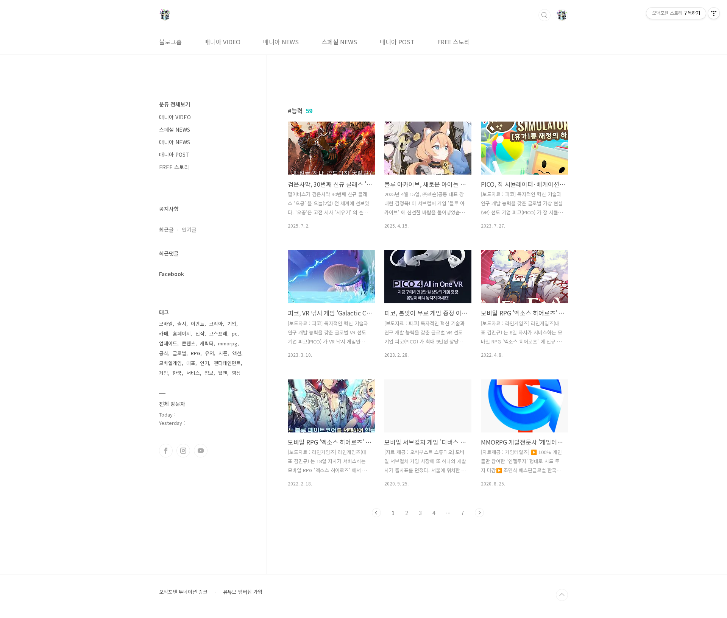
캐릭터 (207, 343)
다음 (479, 512)
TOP (562, 595)
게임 (163, 372)
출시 (181, 323)
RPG (195, 353)
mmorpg (227, 343)
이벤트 (197, 323)
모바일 (166, 323)
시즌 (223, 353)
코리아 (216, 323)
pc (234, 333)
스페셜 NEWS (339, 41)
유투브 (200, 450)
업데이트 (168, 343)
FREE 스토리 (453, 41)
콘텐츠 (188, 343)
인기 (204, 363)
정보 (209, 372)
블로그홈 (170, 41)
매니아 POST (397, 41)
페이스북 (166, 450)
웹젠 (222, 372)
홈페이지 (182, 333)
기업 (231, 323)
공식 (163, 353)
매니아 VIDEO (222, 41)
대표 (190, 363)
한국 (177, 372)
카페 (163, 333)
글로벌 (179, 353)
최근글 (166, 229)
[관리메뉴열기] (713, 13)
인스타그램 (183, 450)
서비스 (193, 372)
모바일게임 (170, 363)
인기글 (189, 229)
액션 (236, 353)
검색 (544, 15)
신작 (199, 333)
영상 (236, 372)
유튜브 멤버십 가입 (242, 592)
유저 (209, 353)
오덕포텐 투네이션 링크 (183, 592)
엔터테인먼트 (227, 363)
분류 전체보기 (174, 104)
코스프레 (218, 333)
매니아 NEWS (281, 41)
